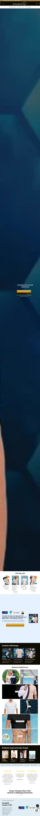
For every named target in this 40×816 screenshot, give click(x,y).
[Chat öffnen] (37, 805)
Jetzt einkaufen (20, 795)
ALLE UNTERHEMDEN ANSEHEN (24, 291)
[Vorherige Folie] (13, 580)
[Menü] (38, 809)
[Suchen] (3, 3)
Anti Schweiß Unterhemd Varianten (15, 624)
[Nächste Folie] (18, 580)
